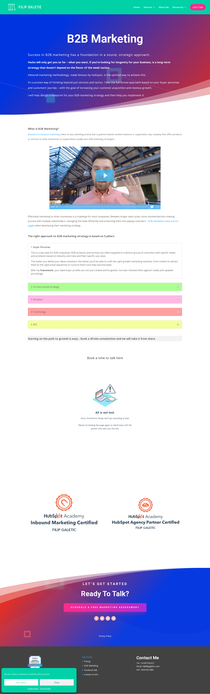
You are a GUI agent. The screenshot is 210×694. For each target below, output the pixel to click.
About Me (164, 7)
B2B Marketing (91, 665)
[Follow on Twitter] (102, 618)
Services (148, 7)
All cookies (21, 682)
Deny (56, 682)
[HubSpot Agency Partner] (145, 530)
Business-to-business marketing (44, 134)
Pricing (87, 661)
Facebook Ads (90, 670)
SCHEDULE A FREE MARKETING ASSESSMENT (105, 607)
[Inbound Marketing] (64, 533)
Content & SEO (91, 674)
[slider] (102, 206)
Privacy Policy (45, 688)
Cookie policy (32, 688)
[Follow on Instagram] (113, 618)
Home (137, 7)
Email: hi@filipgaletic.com (148, 666)
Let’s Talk (198, 7)
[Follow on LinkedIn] (108, 618)
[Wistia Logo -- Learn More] (152, 206)
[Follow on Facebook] (96, 618)
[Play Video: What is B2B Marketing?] (105, 175)
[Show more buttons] (158, 206)
